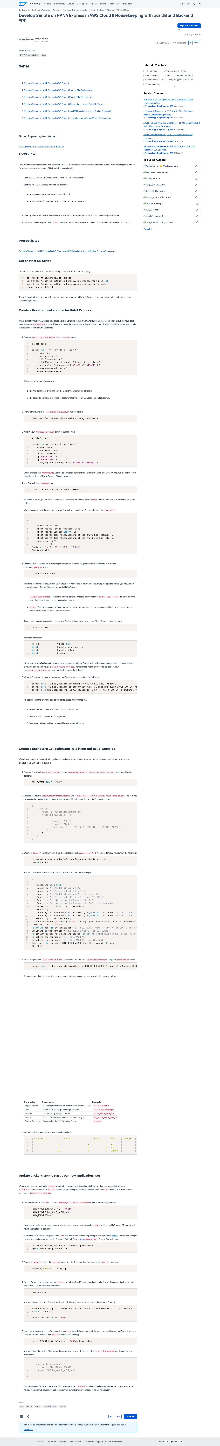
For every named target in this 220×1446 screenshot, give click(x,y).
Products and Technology (54, 4)
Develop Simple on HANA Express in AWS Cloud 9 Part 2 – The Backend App (58, 90)
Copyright (62, 1442)
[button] (191, 43)
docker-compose (50, 1406)
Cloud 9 (29, 1406)
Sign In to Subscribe (189, 26)
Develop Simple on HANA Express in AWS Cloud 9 (46, 83)
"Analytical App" (174, 80)
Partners (93, 4)
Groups (71, 4)
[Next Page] (174, 87)
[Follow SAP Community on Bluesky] (172, 1442)
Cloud (44, 55)
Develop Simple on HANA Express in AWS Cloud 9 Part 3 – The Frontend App (58, 97)
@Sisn (82, 1239)
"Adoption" (167, 75)
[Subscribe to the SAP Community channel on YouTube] (176, 1442)
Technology (57, 10)
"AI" (163, 80)
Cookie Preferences (113, 1442)
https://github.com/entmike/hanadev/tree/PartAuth (41, 146)
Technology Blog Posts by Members (75, 10)
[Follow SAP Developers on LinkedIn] (181, 1442)
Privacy (40, 1442)
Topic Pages (127, 4)
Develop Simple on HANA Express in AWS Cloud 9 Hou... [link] (110, 10)
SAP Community (24, 10)
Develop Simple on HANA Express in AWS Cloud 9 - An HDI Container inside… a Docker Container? (67, 111)
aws (21, 1406)
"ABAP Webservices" (171, 71)
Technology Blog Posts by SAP (159, 106)
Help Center (114, 4)
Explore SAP (185, 4)
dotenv (115, 1236)
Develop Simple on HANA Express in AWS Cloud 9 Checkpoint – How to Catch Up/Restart (64, 104)
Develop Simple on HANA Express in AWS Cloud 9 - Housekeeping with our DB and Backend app (67, 118)
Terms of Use (51, 1442)
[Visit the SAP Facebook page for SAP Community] (167, 1442)
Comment (28, 1430)
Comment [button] (130, 1416)
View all (146, 229)
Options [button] (178, 30)
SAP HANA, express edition (29, 55)
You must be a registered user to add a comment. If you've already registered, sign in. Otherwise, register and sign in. (75, 1425)
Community (34, 4)
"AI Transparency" (151, 80)
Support (99, 1442)
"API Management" (151, 84)
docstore (63, 1406)
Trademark (89, 1442)
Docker (37, 1406)
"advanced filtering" (183, 75)
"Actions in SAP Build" (152, 75)
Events (103, 4)
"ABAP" (185, 71)
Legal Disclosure (75, 1442)
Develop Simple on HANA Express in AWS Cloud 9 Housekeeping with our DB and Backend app (106, 17)
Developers (82, 4)
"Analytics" (188, 80)
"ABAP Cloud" (154, 71)
